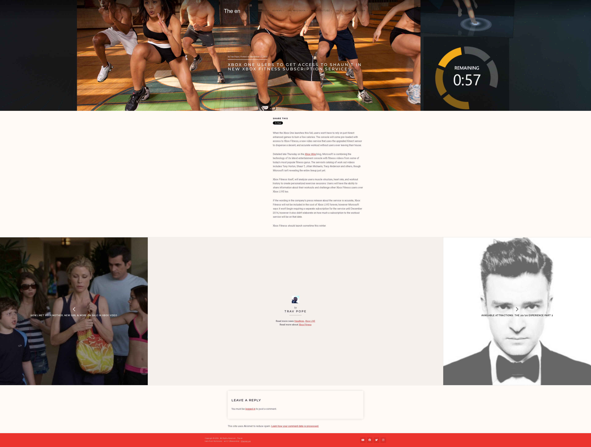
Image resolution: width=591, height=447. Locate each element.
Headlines (299, 321)
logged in (250, 408)
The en (232, 10)
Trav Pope (295, 311)
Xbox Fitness (305, 324)
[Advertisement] (250, 164)
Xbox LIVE (310, 321)
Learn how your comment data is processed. (295, 426)
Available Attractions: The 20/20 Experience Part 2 (517, 315)
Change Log (246, 441)
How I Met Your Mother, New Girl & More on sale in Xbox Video (74, 315)
